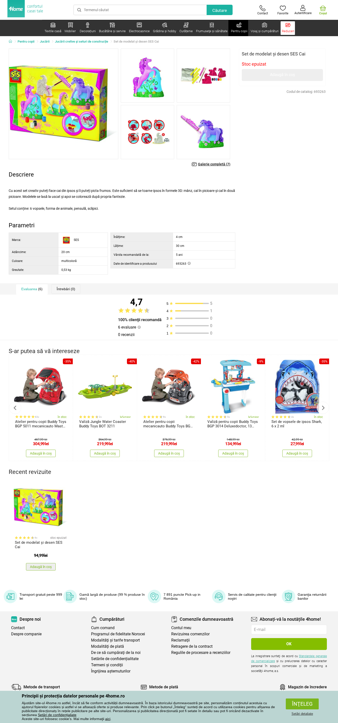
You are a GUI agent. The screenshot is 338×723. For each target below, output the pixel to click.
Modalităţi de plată (107, 646)
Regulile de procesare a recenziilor (200, 652)
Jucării (44, 41)
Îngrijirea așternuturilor (110, 671)
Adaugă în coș (282, 74)
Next (323, 408)
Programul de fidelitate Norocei (118, 634)
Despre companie (26, 634)
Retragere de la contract (192, 646)
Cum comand (103, 628)
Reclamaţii (180, 640)
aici (107, 719)
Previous (15, 408)
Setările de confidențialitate (115, 659)
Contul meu (181, 628)
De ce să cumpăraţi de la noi (116, 652)
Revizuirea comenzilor (190, 634)
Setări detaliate (302, 714)
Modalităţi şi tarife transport (115, 640)
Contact (18, 628)
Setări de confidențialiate (57, 715)
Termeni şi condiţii (107, 665)
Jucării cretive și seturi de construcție (81, 41)
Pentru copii (26, 41)
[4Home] (12, 41)
